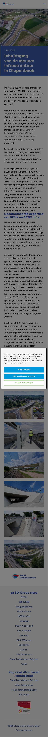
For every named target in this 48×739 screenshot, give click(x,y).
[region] (24, 368)
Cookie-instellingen (24, 383)
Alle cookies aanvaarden (24, 376)
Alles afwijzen (24, 370)
